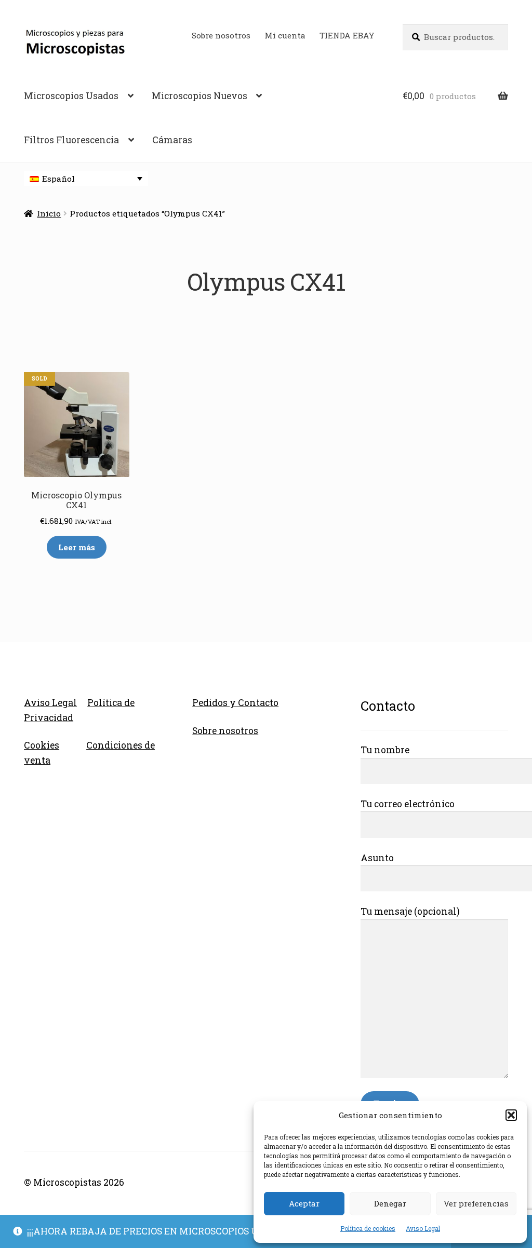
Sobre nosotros (221, 35)
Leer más (76, 547)
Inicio (49, 213)
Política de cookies (367, 1228)
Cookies (41, 745)
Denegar (390, 1203)
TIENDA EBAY (347, 35)
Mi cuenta (284, 35)
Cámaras (172, 140)
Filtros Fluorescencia (71, 140)
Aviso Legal (423, 1228)
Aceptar (304, 1203)
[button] (511, 1115)
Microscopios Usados (71, 96)
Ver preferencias (476, 1203)
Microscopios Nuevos (199, 96)
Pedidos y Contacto (235, 703)
